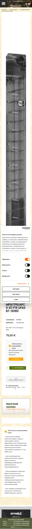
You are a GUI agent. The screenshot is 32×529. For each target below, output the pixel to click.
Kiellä (16, 299)
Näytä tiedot (22, 283)
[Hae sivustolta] (26, 4)
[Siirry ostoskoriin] (29, 4)
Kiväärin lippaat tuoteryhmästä (16, 409)
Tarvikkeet (4, 9)
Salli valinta (16, 294)
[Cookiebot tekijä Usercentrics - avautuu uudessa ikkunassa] (22, 228)
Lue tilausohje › (16, 359)
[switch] (27, 265)
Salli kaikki (16, 289)
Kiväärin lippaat (13, 9)
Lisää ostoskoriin (18, 368)
